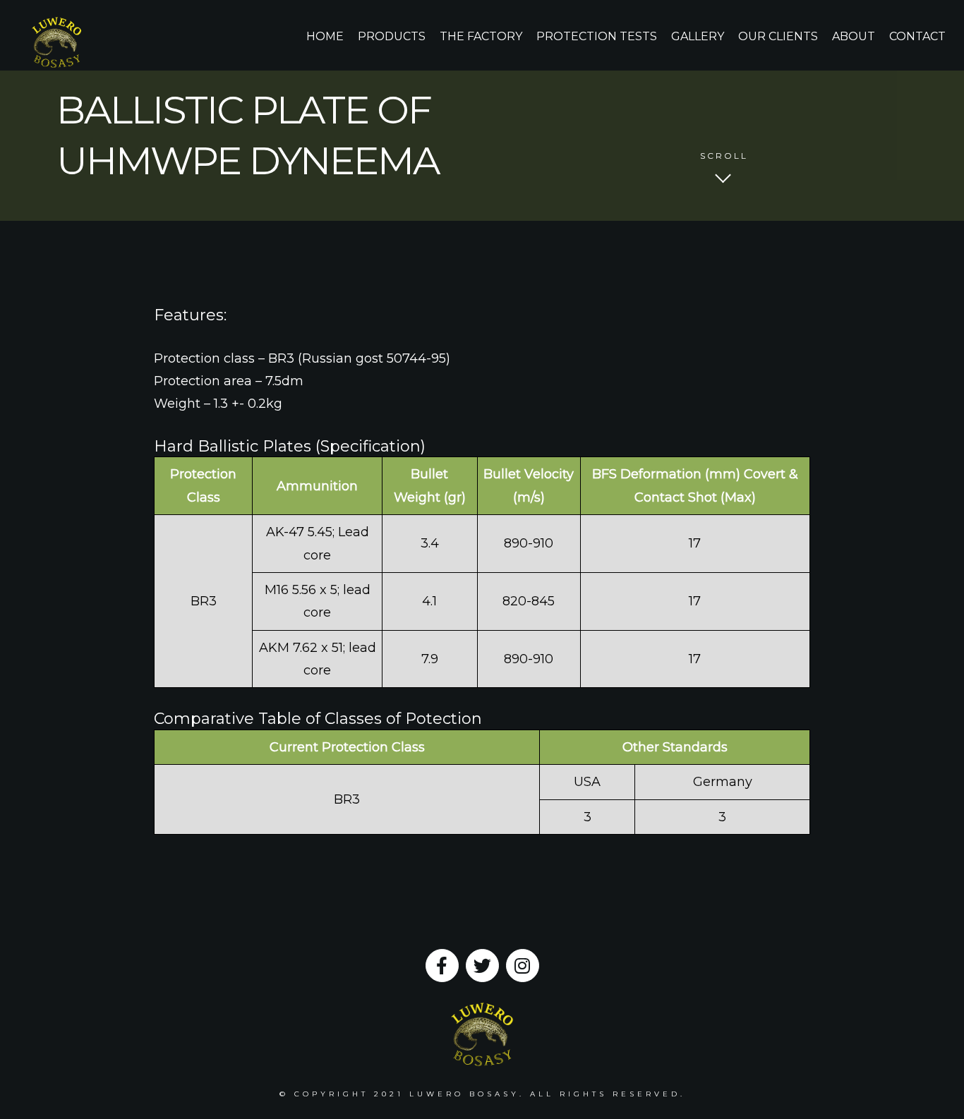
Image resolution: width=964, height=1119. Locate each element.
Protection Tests (596, 36)
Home (325, 36)
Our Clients (778, 36)
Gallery (697, 36)
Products (392, 36)
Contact (917, 36)
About (853, 36)
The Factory (481, 36)
